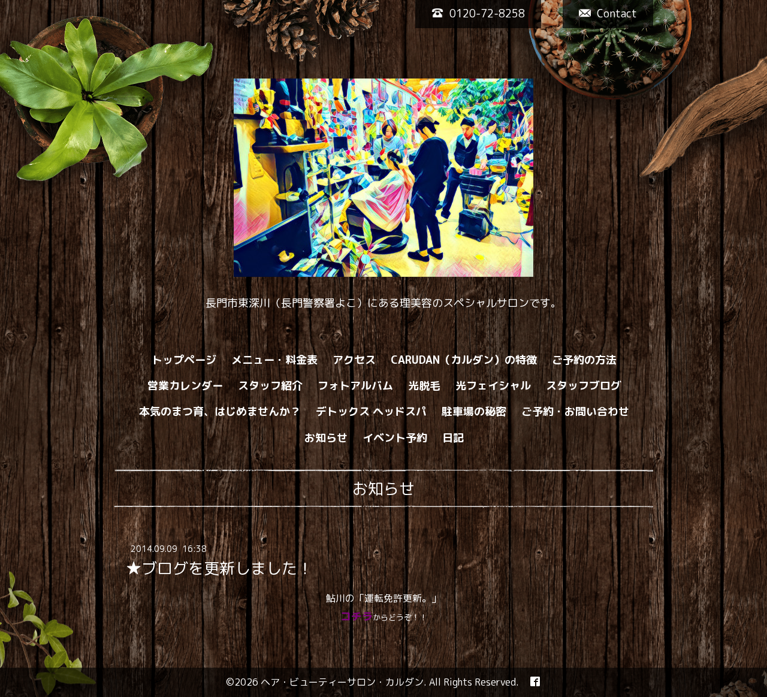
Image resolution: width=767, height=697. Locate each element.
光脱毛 (424, 385)
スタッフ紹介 (270, 385)
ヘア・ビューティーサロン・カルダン (342, 682)
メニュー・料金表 (274, 359)
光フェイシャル (493, 385)
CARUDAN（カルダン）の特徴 (464, 359)
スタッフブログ (583, 385)
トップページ (184, 359)
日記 (453, 437)
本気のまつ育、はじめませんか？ (220, 411)
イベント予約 (395, 437)
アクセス (354, 359)
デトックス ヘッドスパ (371, 411)
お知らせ (326, 437)
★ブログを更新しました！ (219, 568)
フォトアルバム (355, 385)
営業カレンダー (185, 385)
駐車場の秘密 (474, 411)
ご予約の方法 (584, 359)
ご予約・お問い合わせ (575, 411)
